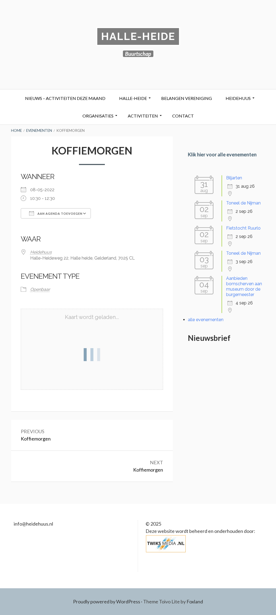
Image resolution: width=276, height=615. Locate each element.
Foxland (195, 601)
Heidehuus (238, 98)
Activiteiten (143, 115)
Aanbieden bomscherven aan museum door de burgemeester (244, 286)
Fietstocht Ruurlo (243, 228)
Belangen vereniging (186, 98)
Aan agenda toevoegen (59, 213)
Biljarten (234, 177)
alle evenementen (205, 319)
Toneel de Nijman (243, 203)
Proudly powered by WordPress (106, 601)
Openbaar (40, 289)
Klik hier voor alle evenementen (222, 154)
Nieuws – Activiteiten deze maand (65, 98)
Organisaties (97, 115)
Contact (183, 115)
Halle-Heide (138, 36)
